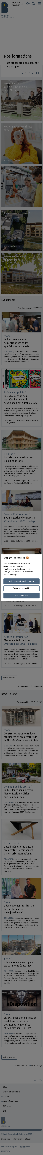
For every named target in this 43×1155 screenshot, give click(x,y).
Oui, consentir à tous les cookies (21, 581)
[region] (21, 577)
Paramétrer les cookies (21, 588)
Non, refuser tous (21, 595)
